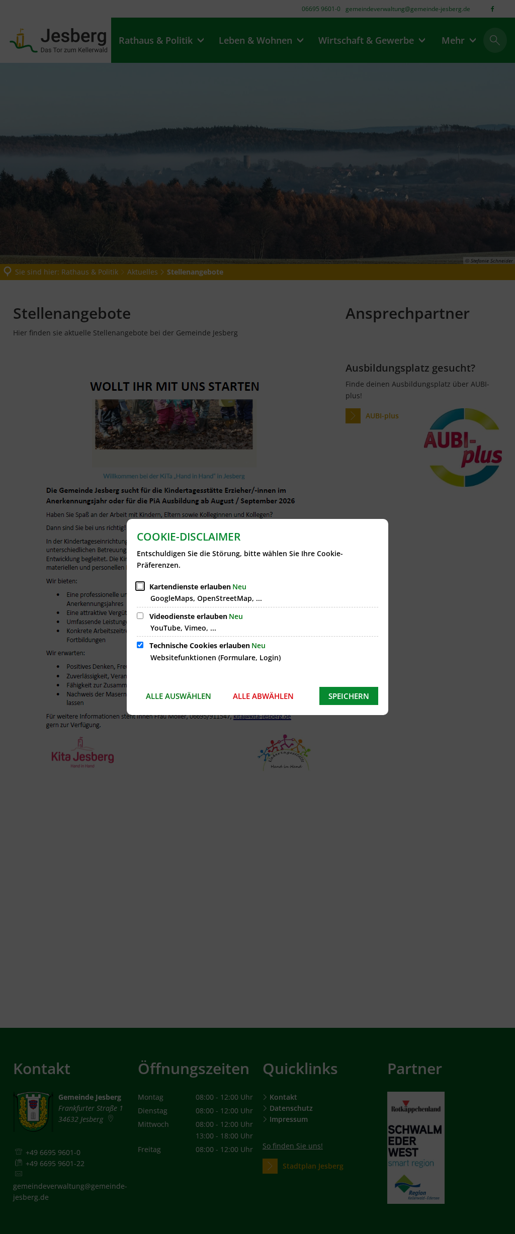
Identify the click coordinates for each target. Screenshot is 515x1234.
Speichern (348, 696)
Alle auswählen (178, 696)
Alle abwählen (263, 696)
